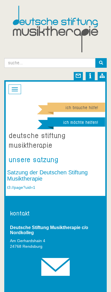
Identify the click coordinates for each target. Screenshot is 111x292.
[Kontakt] (78, 77)
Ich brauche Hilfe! (81, 108)
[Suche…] (101, 63)
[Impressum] (90, 77)
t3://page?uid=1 (21, 187)
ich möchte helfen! (80, 122)
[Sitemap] (102, 77)
